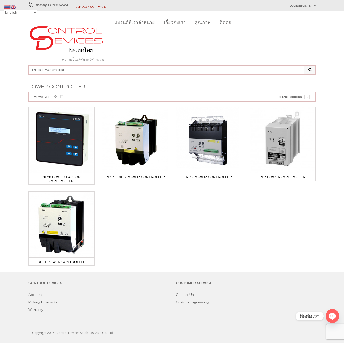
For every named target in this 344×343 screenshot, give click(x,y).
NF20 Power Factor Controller (61, 179)
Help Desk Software (89, 6)
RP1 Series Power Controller (135, 177)
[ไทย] (7, 6)
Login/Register (301, 5)
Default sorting (290, 97)
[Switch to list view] (61, 97)
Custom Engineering (192, 302)
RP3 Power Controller (209, 177)
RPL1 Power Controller (62, 262)
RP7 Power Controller (282, 177)
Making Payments (42, 302)
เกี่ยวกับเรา (175, 22)
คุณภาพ (203, 22)
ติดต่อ (225, 22)
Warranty (35, 310)
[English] (13, 6)
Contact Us (185, 295)
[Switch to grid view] (55, 97)
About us (35, 295)
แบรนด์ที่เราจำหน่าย (134, 22)
